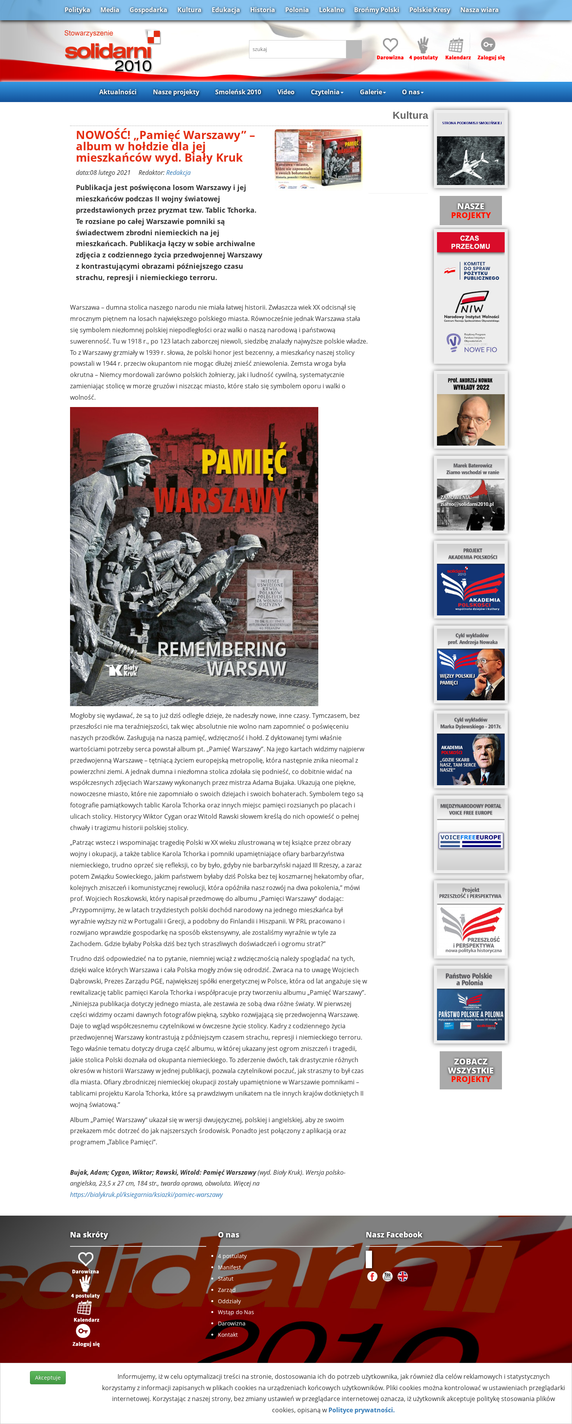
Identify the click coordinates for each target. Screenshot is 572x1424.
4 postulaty (232, 1256)
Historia (262, 9)
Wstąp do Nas (236, 1312)
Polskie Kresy (429, 9)
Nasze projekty (176, 92)
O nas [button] (411, 92)
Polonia (297, 9)
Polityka (77, 9)
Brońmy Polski (376, 9)
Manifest (229, 1267)
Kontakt (228, 1334)
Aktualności (118, 92)
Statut (225, 1278)
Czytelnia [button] (325, 92)
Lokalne (331, 9)
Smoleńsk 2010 (238, 92)
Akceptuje (48, 1377)
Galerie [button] (371, 92)
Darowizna (232, 1323)
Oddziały (229, 1301)
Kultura (189, 9)
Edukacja (226, 9)
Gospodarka (148, 9)
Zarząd (227, 1290)
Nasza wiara (479, 9)
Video (286, 92)
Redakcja (178, 172)
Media (109, 9)
